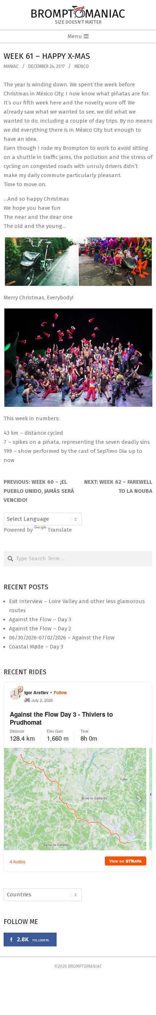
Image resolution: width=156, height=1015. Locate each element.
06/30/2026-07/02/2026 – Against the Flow (62, 637)
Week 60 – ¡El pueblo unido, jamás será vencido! (39, 491)
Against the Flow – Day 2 (40, 628)
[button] (78, 261)
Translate (60, 530)
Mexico (81, 66)
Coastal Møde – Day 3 (36, 646)
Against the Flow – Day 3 (40, 619)
